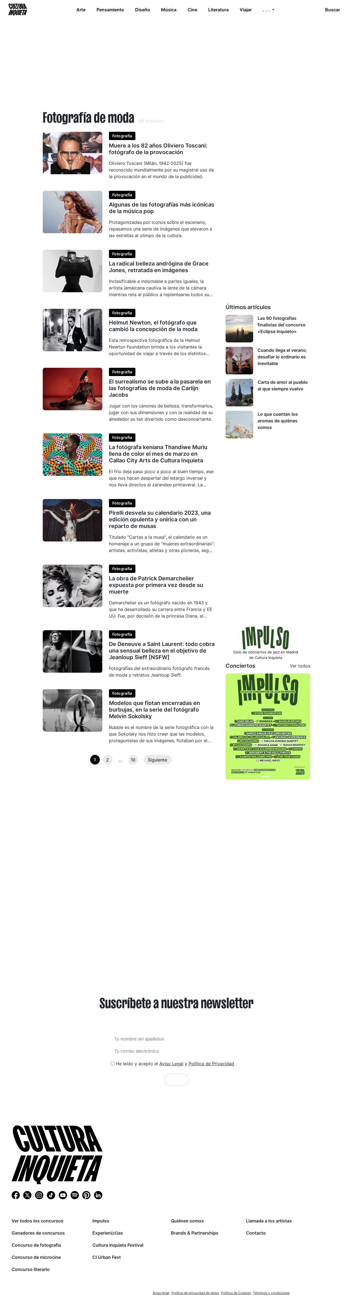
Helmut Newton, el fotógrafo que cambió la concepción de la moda (153, 325)
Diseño (142, 9)
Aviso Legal (171, 1063)
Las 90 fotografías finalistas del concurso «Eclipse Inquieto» (282, 324)
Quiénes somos (187, 1221)
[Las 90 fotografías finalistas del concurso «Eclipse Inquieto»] (239, 328)
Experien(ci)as (107, 1233)
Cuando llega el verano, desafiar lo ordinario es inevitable (282, 356)
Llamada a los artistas (269, 1221)
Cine (192, 9)
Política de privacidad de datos (195, 1293)
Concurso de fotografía (36, 1245)
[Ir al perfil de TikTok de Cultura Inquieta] (51, 1195)
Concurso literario (31, 1269)
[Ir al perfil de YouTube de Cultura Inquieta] (63, 1195)
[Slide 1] (265, 776)
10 (133, 760)
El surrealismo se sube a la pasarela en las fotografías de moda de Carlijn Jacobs (160, 388)
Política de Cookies (236, 1293)
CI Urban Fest (106, 1257)
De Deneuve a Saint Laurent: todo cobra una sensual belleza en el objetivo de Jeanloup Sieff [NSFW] (162, 651)
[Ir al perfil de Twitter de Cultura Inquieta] (27, 1195)
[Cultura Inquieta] (17, 9)
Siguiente (157, 760)
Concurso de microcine (36, 1257)
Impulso (100, 1221)
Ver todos (300, 666)
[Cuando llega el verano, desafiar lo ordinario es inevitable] (239, 360)
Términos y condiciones (271, 1293)
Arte (80, 9)
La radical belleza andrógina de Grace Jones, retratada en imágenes (158, 266)
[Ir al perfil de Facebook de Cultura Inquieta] (16, 1195)
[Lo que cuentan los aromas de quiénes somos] (239, 424)
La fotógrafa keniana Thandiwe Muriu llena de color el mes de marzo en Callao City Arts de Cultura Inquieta (158, 454)
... (267, 9)
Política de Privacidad (211, 1063)
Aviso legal (161, 1293)
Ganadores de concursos (38, 1233)
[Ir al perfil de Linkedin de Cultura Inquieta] (98, 1195)
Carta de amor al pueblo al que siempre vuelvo (283, 385)
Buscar (332, 9)
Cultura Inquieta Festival (117, 1245)
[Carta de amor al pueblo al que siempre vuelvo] (239, 392)
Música (168, 9)
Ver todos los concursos (37, 1221)
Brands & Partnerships (194, 1233)
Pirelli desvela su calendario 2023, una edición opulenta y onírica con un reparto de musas (160, 519)
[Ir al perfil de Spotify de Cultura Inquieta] (75, 1195)
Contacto (256, 1233)
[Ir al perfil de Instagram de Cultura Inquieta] (39, 1195)
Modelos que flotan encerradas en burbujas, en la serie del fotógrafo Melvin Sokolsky (154, 710)
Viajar (246, 9)
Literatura (218, 9)
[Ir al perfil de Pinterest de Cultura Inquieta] (86, 1195)
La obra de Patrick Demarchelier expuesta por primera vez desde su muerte (156, 585)
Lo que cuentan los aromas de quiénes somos (278, 420)
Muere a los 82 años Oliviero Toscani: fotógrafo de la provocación (158, 148)
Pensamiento (110, 9)
